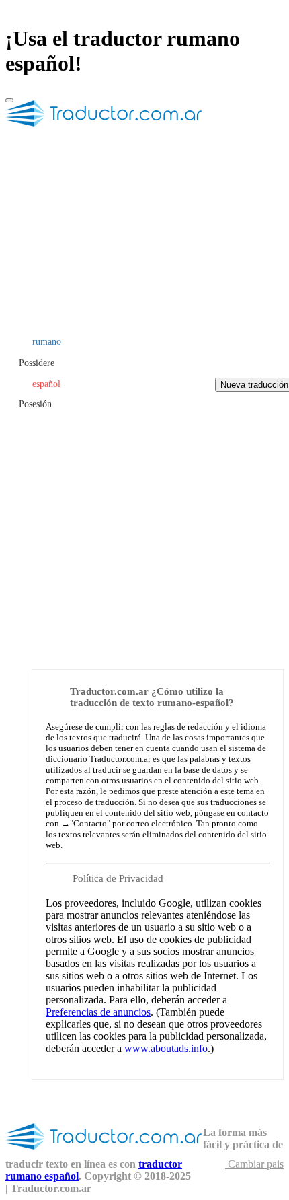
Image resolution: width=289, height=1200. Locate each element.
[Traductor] (104, 131)
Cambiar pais (254, 1164)
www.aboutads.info (166, 1048)
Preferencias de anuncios (98, 1012)
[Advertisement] (144, 509)
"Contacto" (90, 823)
